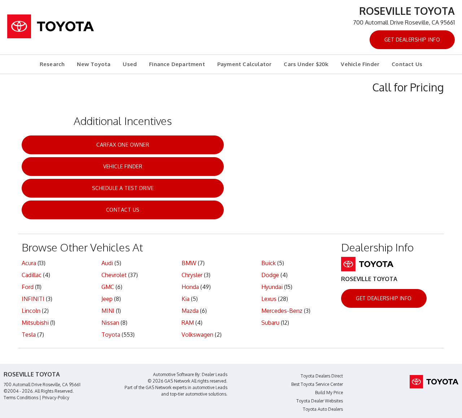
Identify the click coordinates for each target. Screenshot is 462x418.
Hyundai (272, 286)
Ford (28, 286)
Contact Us (407, 64)
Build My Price (329, 392)
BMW (189, 263)
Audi (107, 263)
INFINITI (33, 298)
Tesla (29, 334)
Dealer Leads (214, 374)
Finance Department (177, 64)
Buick (268, 263)
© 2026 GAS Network (169, 381)
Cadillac (32, 275)
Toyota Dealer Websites (319, 401)
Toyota (110, 334)
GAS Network (158, 387)
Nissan (110, 322)
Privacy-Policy (55, 397)
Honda (190, 286)
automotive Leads (209, 387)
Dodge (270, 275)
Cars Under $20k (306, 64)
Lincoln (31, 310)
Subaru (270, 322)
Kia (185, 298)
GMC (107, 286)
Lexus (268, 298)
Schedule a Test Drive (123, 188)
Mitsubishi (35, 322)
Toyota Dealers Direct (322, 376)
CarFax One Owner (122, 145)
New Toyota (93, 64)
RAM (188, 322)
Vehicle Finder (360, 64)
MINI (107, 310)
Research (52, 64)
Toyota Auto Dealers (323, 409)
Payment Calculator (244, 64)
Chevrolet (114, 275)
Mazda (190, 310)
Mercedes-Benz (281, 310)
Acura (29, 263)
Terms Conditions (21, 397)
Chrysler (192, 275)
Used (130, 64)
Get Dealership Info (412, 39)
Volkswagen (197, 334)
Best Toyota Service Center (317, 384)
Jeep (107, 298)
